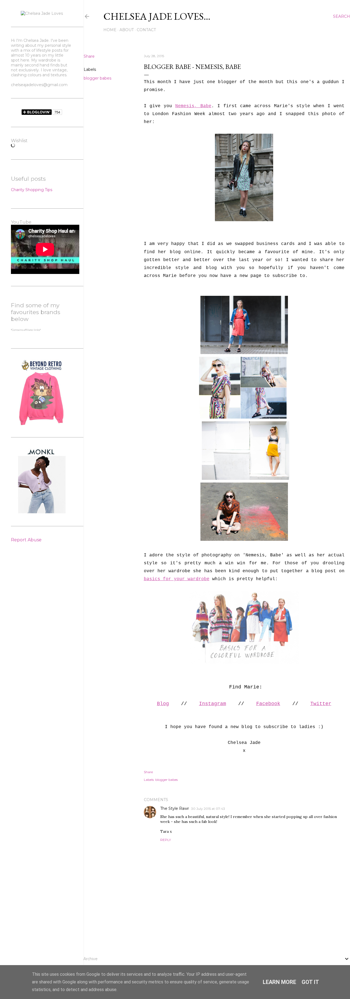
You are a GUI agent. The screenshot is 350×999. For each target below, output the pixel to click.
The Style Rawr (174, 808)
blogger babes (97, 78)
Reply (165, 840)
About (126, 29)
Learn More (279, 982)
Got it (310, 982)
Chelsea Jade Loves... (156, 16)
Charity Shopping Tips (31, 189)
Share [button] (89, 56)
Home (109, 29)
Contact (146, 29)
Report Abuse (26, 539)
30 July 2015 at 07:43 (208, 809)
